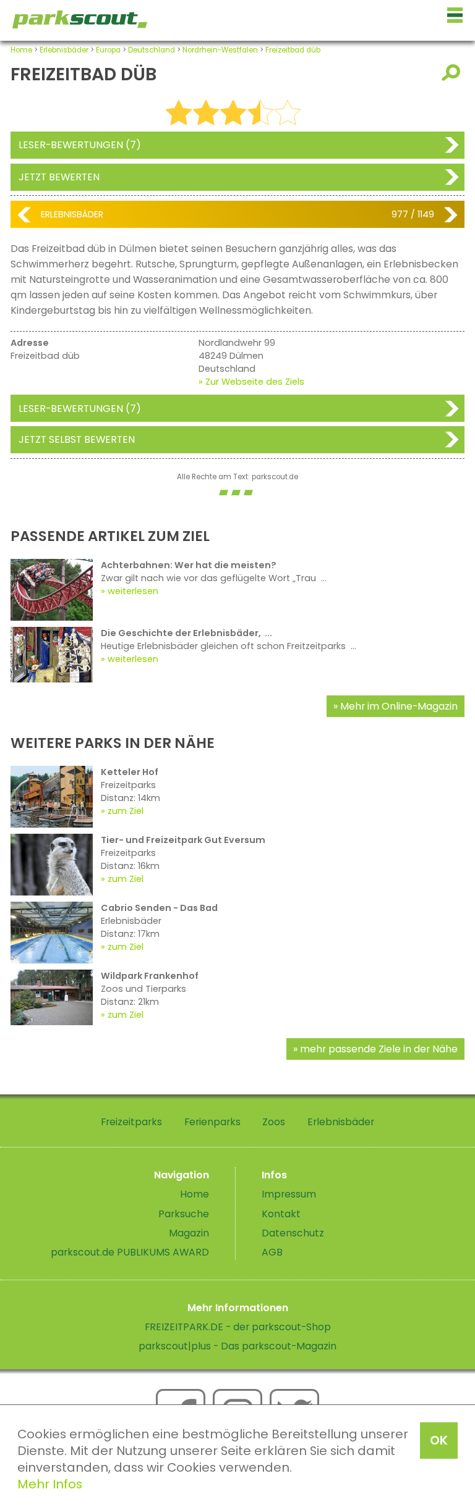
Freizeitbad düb (292, 50)
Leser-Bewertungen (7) (80, 145)
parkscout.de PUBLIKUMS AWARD (130, 1252)
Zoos (273, 1122)
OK (439, 1440)
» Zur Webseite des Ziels (251, 381)
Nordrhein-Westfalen (220, 50)
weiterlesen (133, 591)
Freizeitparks (131, 1122)
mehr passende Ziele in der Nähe (379, 1049)
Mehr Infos (49, 1484)
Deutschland (151, 50)
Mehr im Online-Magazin (399, 706)
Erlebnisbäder (64, 50)
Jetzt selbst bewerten (77, 439)
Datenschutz (293, 1233)
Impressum (289, 1194)
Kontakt (281, 1214)
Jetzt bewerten (59, 177)
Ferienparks (212, 1122)
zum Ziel (125, 811)
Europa (108, 50)
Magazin (189, 1233)
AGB (272, 1252)
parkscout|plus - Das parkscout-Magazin (237, 1346)
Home (21, 50)
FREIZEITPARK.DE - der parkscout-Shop (238, 1327)
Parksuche (183, 1214)
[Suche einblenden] (453, 72)
